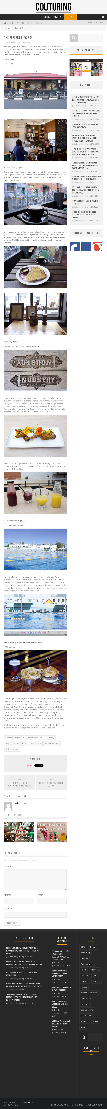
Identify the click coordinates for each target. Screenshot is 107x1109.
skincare (85, 1004)
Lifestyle (69, 16)
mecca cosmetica (89, 993)
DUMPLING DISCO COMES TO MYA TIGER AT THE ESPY (85, 202)
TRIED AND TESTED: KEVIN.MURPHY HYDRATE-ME (19, 784)
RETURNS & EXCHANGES (60, 1105)
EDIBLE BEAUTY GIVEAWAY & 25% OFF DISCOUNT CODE (61, 989)
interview (95, 970)
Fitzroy (51, 738)
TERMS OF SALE (77, 1105)
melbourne (86, 998)
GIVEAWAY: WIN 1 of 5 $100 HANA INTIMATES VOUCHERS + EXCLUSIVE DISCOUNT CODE (61, 955)
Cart (90, 22)
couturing (85, 953)
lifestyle (84, 975)
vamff (83, 1027)
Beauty (57, 16)
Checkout (99, 22)
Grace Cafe (36, 743)
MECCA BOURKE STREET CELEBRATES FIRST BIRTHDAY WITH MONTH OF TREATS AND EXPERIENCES (86, 190)
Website (8, 908)
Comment (9, 866)
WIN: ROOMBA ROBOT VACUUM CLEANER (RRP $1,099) (60, 1004)
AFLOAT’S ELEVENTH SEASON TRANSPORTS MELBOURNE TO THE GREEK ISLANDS (86, 178)
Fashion (46, 16)
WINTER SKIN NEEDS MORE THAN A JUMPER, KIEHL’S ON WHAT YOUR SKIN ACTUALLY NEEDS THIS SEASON (85, 138)
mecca (84, 987)
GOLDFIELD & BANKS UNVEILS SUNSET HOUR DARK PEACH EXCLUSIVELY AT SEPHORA (84, 215)
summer (84, 1021)
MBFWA (96, 981)
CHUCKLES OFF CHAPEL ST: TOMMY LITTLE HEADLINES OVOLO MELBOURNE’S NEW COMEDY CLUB (86, 113)
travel (96, 1021)
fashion (84, 958)
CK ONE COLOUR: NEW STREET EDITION (51, 784)
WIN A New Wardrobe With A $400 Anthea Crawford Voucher (61, 1024)
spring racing (87, 1010)
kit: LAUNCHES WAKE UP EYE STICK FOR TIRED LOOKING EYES (85, 125)
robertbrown (11, 42)
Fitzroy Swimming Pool (16, 743)
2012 (83, 947)
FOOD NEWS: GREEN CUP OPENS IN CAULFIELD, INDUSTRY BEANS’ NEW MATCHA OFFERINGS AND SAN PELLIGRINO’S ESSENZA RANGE (19, 828)
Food (83, 970)
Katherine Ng (12, 839)
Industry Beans (52, 743)
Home (6, 28)
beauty (93, 947)
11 (69, 966)
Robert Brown (12, 749)
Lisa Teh (57, 963)
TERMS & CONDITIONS (93, 1105)
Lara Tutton (58, 1030)
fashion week (87, 964)
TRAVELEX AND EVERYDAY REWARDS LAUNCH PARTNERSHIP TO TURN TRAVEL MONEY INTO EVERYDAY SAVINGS (85, 152)
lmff (95, 975)
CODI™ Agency (12, 1105)
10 (55, 1016)
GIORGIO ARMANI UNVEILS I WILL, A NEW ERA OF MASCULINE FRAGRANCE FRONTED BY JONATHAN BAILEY (85, 100)
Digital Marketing (26, 1102)
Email (40, 894)
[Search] (103, 17)
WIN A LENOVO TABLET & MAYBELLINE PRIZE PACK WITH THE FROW (60, 973)
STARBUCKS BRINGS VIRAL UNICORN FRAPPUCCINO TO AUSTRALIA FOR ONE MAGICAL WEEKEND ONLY (85, 165)
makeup (84, 981)
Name (8, 894)
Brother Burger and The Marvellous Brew (24, 738)
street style (86, 1015)
